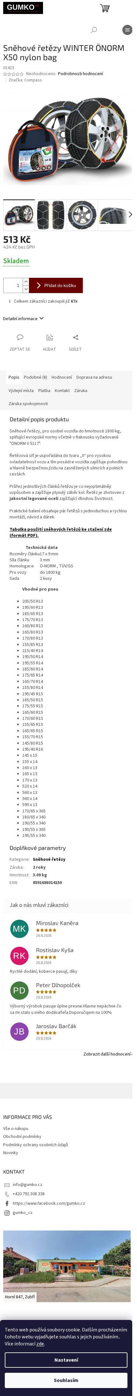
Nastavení (66, 1360)
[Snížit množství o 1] (26, 289)
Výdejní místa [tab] (21, 391)
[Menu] (127, 30)
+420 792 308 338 (29, 1194)
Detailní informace (20, 319)
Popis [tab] (14, 377)
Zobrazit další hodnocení (107, 1054)
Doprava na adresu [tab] (94, 377)
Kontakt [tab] (62, 391)
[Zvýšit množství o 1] (26, 281)
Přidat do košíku (60, 285)
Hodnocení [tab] (62, 377)
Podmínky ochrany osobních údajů (35, 1145)
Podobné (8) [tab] (35, 377)
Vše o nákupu (15, 1129)
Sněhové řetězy (49, 859)
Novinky (10, 1153)
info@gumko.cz (27, 1185)
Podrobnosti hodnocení (80, 74)
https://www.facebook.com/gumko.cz (49, 1203)
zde (40, 1343)
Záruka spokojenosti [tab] (28, 404)
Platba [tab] (44, 391)
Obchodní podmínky (22, 1136)
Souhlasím (66, 1380)
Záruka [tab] (80, 391)
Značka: (25, 80)
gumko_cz (22, 1213)
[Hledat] (94, 30)
